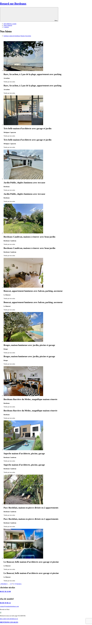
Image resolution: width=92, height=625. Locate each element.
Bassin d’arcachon (26, 36)
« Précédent (3, 584)
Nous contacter (8, 25)
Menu (56, 20)
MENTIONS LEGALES (9, 622)
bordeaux (6, 36)
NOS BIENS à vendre (10, 24)
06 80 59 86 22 (5, 603)
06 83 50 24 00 (5, 591)
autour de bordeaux (14, 36)
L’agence (6, 27)
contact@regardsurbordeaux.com (9, 606)
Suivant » (19, 584)
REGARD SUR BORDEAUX (9, 619)
